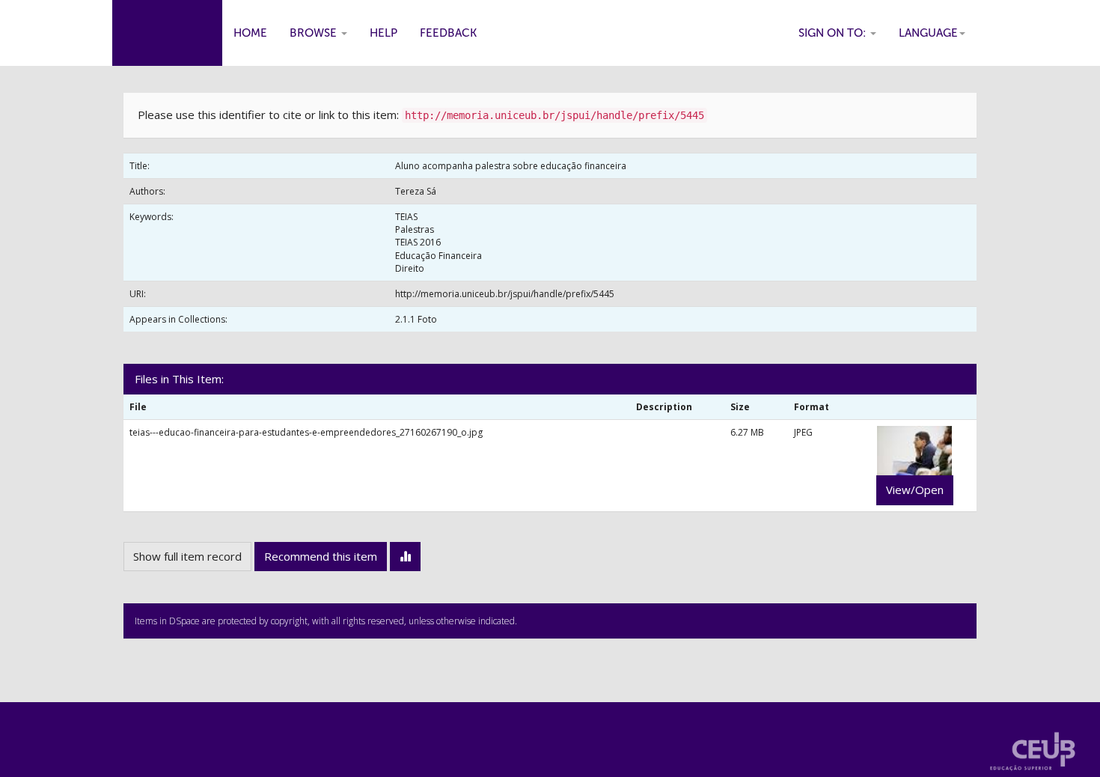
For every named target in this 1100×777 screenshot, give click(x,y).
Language (928, 33)
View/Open (915, 489)
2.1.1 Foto (416, 319)
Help (383, 33)
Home (250, 33)
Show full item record (187, 556)
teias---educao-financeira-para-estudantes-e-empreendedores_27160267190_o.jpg (306, 432)
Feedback (448, 33)
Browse (315, 33)
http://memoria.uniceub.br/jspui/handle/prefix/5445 (504, 293)
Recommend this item (320, 556)
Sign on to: (833, 33)
